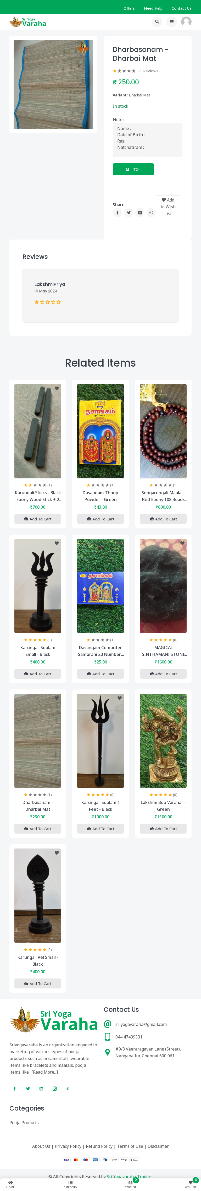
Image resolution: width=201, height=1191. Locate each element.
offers (129, 8)
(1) (49, 484)
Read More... (45, 1072)
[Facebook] (117, 212)
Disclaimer (158, 1146)
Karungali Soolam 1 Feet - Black (100, 806)
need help (153, 8)
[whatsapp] (151, 212)
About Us (41, 1146)
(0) (49, 639)
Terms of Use (130, 1146)
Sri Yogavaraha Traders (130, 1176)
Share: (119, 205)
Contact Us (182, 8)
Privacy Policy (68, 1146)
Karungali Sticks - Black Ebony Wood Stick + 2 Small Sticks (38, 496)
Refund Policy (99, 1146)
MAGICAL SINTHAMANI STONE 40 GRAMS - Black (163, 651)
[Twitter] (128, 212)
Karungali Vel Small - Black (37, 960)
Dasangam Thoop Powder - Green (100, 496)
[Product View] (37, 473)
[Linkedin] (139, 212)
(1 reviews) (149, 70)
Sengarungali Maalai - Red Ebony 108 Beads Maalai (163, 496)
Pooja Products (24, 1122)
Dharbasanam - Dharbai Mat (38, 806)
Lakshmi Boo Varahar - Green (163, 806)
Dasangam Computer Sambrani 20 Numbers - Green (100, 651)
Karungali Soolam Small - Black (37, 651)
